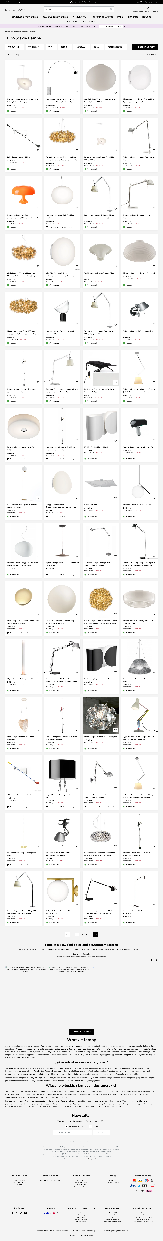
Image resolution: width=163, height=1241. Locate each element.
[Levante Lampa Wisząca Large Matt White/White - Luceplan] (23, 87)
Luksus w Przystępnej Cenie (143, 1217)
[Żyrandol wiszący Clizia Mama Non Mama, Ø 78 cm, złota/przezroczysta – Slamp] (62, 145)
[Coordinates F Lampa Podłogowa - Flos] (23, 840)
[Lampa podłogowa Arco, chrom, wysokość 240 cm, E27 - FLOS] (62, 87)
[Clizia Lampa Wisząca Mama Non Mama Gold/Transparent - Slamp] (23, 261)
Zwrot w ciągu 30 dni (112, 1182)
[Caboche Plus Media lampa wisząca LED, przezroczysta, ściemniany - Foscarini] (101, 840)
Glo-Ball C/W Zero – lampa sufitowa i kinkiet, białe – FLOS (100, 100)
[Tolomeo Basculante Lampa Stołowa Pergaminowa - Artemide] (62, 377)
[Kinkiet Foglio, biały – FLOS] (101, 435)
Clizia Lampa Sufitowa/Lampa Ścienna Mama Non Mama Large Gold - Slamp (100, 622)
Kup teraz (93, 26)
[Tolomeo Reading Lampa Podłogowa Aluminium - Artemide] (139, 145)
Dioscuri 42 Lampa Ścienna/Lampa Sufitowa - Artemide (60, 622)
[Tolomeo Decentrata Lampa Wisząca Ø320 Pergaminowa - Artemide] (139, 782)
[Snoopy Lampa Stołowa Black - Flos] (139, 435)
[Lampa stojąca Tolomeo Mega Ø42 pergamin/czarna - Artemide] (23, 898)
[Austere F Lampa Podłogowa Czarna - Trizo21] (139, 898)
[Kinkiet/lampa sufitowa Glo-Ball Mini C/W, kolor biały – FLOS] (139, 87)
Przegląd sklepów (81, 1221)
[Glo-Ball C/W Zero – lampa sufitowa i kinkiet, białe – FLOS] (101, 87)
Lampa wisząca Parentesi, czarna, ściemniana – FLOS (21, 390)
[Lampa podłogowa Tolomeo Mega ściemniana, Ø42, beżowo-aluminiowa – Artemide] (101, 203)
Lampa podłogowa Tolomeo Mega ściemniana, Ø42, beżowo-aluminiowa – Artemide (100, 216)
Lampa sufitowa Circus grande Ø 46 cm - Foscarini (138, 622)
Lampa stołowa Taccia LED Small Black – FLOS (60, 332)
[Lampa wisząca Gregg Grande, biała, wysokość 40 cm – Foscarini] (23, 550)
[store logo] (15, 9)
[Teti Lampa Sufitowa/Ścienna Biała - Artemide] (101, 261)
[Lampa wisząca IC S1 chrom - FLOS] (139, 492)
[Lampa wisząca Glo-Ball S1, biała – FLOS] (62, 203)
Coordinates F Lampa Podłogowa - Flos (22, 854)
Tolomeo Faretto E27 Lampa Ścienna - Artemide (139, 332)
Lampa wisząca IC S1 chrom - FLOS (138, 504)
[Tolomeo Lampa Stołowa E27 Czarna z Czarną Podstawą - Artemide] (101, 898)
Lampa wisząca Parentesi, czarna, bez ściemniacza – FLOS (139, 854)
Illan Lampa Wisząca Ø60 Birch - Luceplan (21, 738)
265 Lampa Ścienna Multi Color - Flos (23, 795)
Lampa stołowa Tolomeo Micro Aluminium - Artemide (136, 216)
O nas (81, 1213)
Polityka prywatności (81, 1219)
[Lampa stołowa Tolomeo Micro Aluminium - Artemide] (139, 203)
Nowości (146, 17)
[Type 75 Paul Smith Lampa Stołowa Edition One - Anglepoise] (139, 724)
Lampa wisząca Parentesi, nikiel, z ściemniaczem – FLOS (60, 448)
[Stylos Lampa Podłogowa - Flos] (23, 666)
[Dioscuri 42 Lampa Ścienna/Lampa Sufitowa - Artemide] (62, 608)
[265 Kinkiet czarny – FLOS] (23, 145)
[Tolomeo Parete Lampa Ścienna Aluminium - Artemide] (101, 782)
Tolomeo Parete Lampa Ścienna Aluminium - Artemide (98, 796)
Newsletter (112, 1180)
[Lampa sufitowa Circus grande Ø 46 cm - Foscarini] (139, 608)
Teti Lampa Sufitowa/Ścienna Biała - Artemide (100, 274)
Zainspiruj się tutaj (80, 1032)
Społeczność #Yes (112, 1213)
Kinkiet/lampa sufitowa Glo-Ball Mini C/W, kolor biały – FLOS (139, 100)
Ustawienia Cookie (112, 1215)
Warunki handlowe (81, 1217)
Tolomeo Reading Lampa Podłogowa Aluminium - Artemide (139, 158)
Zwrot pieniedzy (81, 1184)
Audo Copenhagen (143, 1213)
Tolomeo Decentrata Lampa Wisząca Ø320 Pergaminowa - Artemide (139, 796)
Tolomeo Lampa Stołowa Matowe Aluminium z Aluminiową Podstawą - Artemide (62, 680)
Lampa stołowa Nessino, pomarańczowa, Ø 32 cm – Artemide (23, 216)
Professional (89, 22)
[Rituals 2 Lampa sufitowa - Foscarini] (139, 261)
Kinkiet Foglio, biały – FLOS (96, 447)
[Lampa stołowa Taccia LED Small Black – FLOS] (62, 319)
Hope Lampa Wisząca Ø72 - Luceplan (100, 736)
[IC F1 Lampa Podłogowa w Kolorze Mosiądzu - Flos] (23, 492)
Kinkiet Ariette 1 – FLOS (94, 504)
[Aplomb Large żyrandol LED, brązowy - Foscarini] (62, 550)
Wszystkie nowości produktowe (143, 1221)
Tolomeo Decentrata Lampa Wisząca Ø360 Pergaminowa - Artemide (139, 390)
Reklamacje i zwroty (81, 1182)
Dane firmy (81, 1215)
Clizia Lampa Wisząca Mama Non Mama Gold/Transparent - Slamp (21, 274)
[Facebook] (12, 1213)
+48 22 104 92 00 (19, 1180)
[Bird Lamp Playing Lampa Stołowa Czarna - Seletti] (101, 377)
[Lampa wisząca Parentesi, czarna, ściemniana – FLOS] (23, 377)
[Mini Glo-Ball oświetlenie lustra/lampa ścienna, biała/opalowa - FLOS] (62, 261)
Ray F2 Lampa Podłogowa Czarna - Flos (61, 796)
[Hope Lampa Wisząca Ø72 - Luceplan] (101, 724)
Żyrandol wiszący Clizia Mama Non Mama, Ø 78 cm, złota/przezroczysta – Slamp (62, 158)
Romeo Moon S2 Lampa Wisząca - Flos (138, 680)
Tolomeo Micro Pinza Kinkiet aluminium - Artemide (58, 854)
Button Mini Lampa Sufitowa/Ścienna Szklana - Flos (23, 448)
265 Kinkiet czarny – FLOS (18, 157)
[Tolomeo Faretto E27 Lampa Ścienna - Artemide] (139, 319)
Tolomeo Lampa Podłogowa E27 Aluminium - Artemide (98, 564)
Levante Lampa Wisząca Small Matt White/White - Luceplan (99, 158)
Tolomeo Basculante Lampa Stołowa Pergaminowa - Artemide (62, 390)
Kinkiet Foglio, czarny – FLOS (96, 679)
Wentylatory (79, 17)
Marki (112, 1217)
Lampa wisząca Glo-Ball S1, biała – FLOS (61, 216)
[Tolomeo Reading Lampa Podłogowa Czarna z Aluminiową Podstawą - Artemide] (139, 550)
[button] (38, 92)
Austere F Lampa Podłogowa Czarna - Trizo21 (139, 912)
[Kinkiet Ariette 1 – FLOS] (101, 492)
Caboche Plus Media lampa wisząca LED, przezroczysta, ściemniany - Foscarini (99, 854)
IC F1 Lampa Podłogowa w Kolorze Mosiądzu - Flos (22, 506)
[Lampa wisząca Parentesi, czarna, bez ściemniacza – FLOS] (139, 840)
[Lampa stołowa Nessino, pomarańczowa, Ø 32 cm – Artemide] (23, 203)
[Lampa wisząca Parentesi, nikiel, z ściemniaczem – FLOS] (62, 435)
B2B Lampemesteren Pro (112, 1219)
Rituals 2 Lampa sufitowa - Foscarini (139, 273)
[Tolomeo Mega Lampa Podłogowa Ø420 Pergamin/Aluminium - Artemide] (101, 319)
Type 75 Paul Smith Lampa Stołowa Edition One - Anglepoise (138, 738)
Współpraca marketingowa (112, 1221)
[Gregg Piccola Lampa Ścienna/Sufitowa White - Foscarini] (62, 492)
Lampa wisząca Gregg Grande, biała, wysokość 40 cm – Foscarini (22, 564)
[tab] (14, 47)
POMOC (19, 1184)
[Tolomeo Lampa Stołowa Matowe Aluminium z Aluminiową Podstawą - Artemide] (62, 666)
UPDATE (111, 26)
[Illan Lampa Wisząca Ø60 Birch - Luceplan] (23, 724)
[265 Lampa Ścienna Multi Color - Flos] (23, 782)
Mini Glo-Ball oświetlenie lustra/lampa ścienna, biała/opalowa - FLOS (62, 274)
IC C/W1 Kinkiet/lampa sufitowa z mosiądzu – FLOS (60, 912)
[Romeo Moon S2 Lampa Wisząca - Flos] (139, 666)
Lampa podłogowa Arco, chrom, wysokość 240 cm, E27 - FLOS (60, 100)
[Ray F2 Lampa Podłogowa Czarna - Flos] (62, 782)
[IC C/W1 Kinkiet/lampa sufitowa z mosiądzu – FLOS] (62, 898)
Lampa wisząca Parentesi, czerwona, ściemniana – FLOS (61, 738)
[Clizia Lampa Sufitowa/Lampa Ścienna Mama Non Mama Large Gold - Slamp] (101, 608)
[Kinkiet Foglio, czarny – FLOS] (101, 666)
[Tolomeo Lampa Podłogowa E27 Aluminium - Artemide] (101, 550)
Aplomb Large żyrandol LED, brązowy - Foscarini (62, 564)
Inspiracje (22, 31)
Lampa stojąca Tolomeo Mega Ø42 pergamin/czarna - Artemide (22, 912)
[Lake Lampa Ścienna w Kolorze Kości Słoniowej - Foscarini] (23, 608)
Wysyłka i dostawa (81, 1180)
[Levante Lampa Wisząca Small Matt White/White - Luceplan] (101, 145)
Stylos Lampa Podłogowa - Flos (21, 679)
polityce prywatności (92, 1159)
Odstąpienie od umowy (81, 1187)
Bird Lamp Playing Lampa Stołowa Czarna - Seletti (99, 390)
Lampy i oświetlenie (11, 31)
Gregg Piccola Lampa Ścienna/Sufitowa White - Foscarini (61, 506)
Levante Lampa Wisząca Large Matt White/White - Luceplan (22, 100)
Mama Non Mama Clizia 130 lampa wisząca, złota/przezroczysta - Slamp (23, 332)
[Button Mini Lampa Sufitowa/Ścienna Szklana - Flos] (23, 435)
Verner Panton (143, 1215)
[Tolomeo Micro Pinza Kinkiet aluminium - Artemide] (62, 840)
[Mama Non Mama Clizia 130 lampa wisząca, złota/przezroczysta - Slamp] (23, 319)
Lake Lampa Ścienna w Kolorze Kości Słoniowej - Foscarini (23, 622)
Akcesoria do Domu (143, 1219)
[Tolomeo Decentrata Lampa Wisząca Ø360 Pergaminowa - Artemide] (139, 377)
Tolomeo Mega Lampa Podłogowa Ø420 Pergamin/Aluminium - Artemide (99, 332)
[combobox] (79, 9)
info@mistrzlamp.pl (19, 1182)
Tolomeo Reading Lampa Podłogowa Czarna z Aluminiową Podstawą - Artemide (139, 564)
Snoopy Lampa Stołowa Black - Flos (138, 447)
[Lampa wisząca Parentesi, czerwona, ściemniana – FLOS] (62, 724)
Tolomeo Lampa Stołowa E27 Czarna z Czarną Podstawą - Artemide (100, 912)
